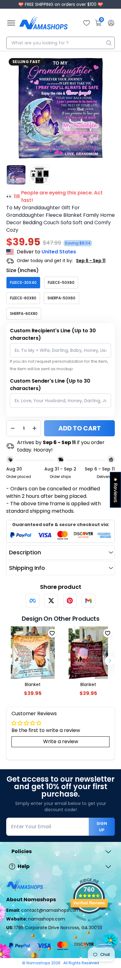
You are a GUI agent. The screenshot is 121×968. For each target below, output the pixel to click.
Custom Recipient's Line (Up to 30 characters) (53, 334)
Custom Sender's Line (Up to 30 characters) (50, 384)
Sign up (101, 826)
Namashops (38, 963)
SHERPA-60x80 (24, 313)
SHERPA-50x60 (61, 298)
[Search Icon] (108, 43)
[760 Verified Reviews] (89, 924)
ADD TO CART (79, 428)
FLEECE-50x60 (61, 282)
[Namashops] (43, 23)
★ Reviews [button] (115, 489)
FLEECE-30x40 (23, 282)
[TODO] (32, 600)
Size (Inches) (22, 270)
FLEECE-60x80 (23, 298)
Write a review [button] (60, 741)
